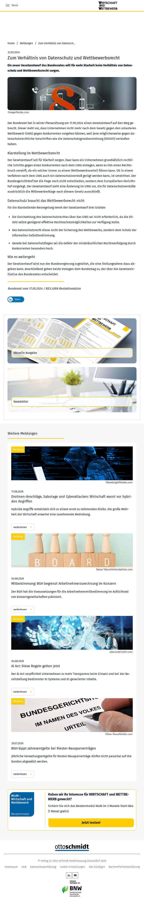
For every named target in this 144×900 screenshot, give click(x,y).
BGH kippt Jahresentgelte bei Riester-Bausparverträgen (72, 738)
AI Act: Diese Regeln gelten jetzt (72, 655)
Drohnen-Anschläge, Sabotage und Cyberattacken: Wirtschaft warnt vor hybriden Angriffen (72, 488)
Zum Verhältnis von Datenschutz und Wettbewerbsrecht (64, 58)
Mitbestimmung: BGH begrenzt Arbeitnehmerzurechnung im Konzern (72, 573)
